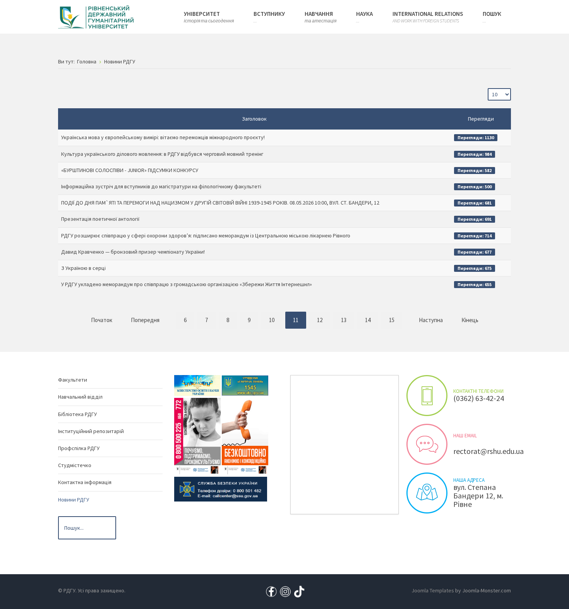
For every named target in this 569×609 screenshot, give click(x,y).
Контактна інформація (84, 482)
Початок (101, 320)
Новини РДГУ (73, 499)
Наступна (431, 320)
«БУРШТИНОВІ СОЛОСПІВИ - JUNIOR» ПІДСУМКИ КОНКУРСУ (129, 170)
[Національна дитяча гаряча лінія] (197, 435)
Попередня (145, 320)
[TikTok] (299, 590)
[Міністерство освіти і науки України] (197, 385)
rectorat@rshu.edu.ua (488, 451)
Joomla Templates (432, 590)
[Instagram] (285, 590)
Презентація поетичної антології (100, 218)
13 (343, 320)
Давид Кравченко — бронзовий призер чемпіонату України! (133, 251)
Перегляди (481, 118)
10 (271, 320)
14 (367, 320)
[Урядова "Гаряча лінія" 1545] (245, 385)
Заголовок (254, 118)
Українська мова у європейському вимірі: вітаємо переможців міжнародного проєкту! (163, 137)
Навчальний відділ (80, 396)
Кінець (469, 320)
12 (319, 320)
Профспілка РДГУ (78, 448)
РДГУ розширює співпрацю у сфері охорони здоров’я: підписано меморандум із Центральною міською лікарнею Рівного (205, 235)
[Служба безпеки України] (220, 488)
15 (391, 320)
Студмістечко (74, 465)
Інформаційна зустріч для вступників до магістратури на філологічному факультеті (161, 186)
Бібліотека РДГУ (77, 414)
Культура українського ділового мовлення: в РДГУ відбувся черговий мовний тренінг (162, 153)
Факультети (72, 379)
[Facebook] (271, 590)
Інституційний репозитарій (91, 431)
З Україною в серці (83, 267)
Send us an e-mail (426, 444)
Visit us (426, 493)
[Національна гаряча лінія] (245, 435)
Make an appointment (426, 395)
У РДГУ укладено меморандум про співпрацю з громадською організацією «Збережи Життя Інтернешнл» (186, 284)
